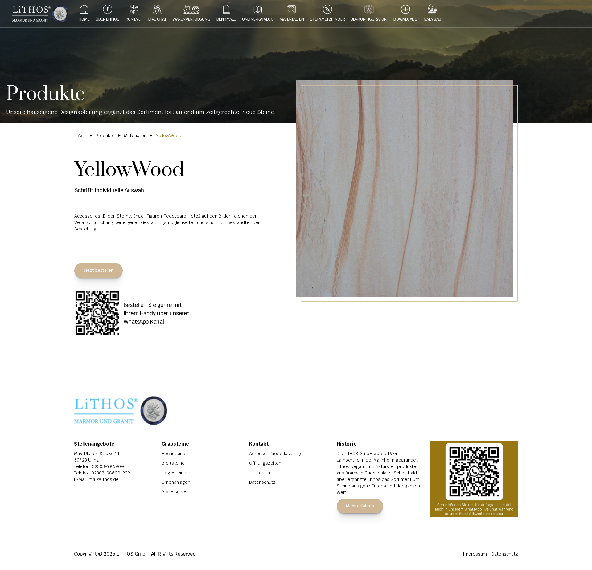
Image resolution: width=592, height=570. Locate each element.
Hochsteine (173, 453)
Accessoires (174, 492)
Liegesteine (174, 472)
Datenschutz (262, 482)
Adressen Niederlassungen (277, 453)
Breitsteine (173, 463)
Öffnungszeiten (265, 463)
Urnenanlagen (176, 482)
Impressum (261, 472)
